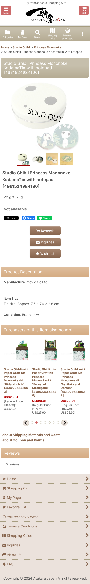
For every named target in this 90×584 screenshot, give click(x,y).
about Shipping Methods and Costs (31, 435)
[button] (6, 10)
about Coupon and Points (23, 440)
